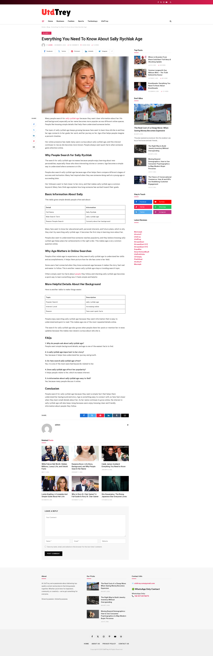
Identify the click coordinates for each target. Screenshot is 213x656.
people (78, 274)
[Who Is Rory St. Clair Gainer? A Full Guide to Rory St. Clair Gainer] (85, 483)
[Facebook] (34, 124)
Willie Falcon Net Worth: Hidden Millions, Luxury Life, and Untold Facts (55, 466)
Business (60, 21)
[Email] (34, 147)
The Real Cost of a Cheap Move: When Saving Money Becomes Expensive (151, 129)
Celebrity (46, 33)
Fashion (71, 21)
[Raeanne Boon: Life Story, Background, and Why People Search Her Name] (85, 453)
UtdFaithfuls (139, 254)
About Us (96, 644)
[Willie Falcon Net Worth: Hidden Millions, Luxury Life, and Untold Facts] (55, 453)
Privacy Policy (109, 644)
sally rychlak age (72, 118)
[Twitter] (34, 130)
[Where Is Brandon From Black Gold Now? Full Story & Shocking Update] (140, 60)
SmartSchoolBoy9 (141, 252)
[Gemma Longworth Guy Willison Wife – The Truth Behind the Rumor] (140, 73)
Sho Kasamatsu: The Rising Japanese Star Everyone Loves (114, 495)
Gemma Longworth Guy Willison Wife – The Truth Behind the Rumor (158, 72)
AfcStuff (137, 262)
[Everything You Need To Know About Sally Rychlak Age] (85, 84)
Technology (92, 21)
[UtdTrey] (56, 12)
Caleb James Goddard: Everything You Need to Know (113, 465)
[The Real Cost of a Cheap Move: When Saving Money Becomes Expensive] (152, 114)
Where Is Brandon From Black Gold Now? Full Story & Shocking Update (159, 59)
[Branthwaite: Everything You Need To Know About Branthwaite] (140, 86)
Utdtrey (137, 237)
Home (50, 21)
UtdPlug (137, 239)
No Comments (74, 45)
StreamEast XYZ (141, 244)
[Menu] (43, 21)
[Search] (170, 21)
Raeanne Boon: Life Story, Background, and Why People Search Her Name (83, 466)
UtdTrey (104, 21)
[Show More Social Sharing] (112, 51)
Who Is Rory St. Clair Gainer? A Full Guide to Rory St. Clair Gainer (85, 495)
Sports (81, 21)
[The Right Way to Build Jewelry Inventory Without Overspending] (140, 149)
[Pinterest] (34, 141)
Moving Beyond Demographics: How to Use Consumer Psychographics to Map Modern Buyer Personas (159, 164)
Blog (48, 27)
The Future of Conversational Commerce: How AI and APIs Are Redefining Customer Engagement (159, 180)
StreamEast (139, 242)
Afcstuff (137, 234)
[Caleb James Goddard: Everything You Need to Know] (115, 453)
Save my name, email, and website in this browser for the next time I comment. (74, 547)
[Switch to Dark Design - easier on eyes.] (170, 2)
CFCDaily (138, 257)
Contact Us (124, 644)
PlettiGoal (138, 259)
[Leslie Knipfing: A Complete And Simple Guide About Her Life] (55, 483)
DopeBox (137, 249)
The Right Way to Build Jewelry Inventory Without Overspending (158, 148)
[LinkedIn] (34, 135)
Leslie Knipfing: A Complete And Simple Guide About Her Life (54, 495)
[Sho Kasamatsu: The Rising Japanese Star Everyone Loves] (115, 483)
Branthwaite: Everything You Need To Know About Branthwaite (159, 85)
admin (50, 45)
